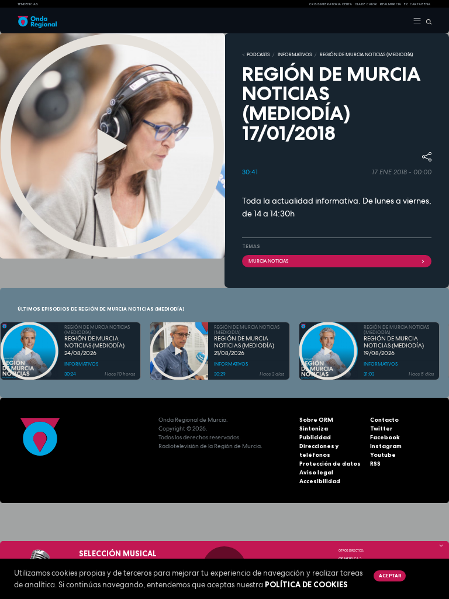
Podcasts (258, 54)
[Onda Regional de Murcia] (37, 21)
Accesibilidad (319, 481)
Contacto (384, 420)
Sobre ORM (316, 420)
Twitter (381, 428)
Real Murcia (390, 4)
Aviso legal (316, 472)
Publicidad (315, 437)
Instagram (386, 446)
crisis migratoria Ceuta (330, 4)
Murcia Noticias (268, 261)
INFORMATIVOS (295, 54)
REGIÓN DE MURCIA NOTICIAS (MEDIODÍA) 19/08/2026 (394, 346)
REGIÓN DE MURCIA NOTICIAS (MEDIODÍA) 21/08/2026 (244, 346)
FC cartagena (417, 4)
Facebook (385, 437)
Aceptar (390, 576)
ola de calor (366, 4)
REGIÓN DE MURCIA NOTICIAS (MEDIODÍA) (366, 54)
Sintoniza (313, 428)
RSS (375, 463)
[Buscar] (426, 21)
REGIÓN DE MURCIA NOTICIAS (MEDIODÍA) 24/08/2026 (94, 346)
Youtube (383, 455)
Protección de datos (330, 463)
